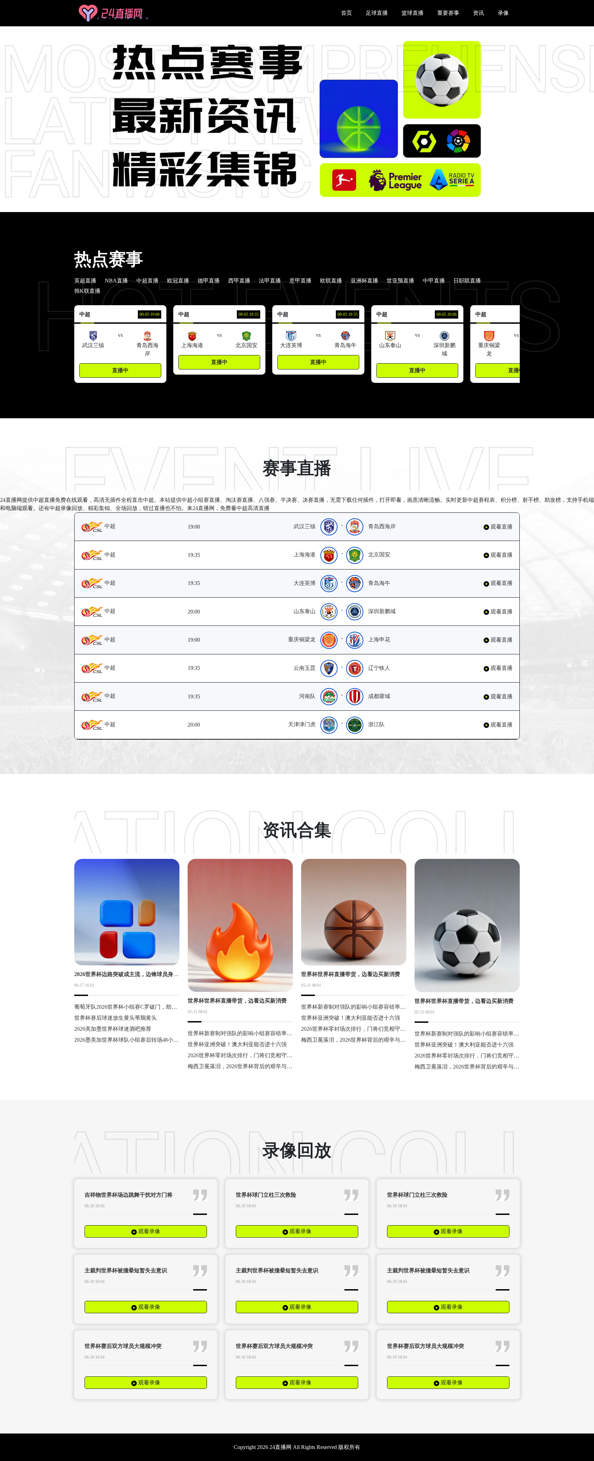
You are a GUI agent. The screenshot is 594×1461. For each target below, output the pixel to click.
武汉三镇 (305, 526)
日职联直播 (467, 281)
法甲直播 (270, 281)
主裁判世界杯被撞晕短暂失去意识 (126, 1270)
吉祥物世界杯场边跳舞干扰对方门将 (129, 1195)
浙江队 (376, 724)
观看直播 (501, 527)
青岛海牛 (379, 583)
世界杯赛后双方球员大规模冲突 (123, 1346)
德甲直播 (209, 281)
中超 (109, 526)
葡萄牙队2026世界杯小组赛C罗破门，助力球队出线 (136, 1007)
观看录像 (148, 1231)
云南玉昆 (305, 668)
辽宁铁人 (379, 668)
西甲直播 (239, 281)
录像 (503, 13)
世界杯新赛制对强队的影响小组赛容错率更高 (243, 1033)
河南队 (307, 696)
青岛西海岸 (382, 526)
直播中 (120, 370)
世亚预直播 (400, 281)
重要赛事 (448, 13)
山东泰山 (305, 611)
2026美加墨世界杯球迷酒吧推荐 (112, 1029)
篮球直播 (413, 13)
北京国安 (379, 554)
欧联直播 (331, 281)
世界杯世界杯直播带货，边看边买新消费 (237, 1001)
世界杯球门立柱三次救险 (266, 1195)
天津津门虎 (302, 724)
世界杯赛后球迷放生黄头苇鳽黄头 (115, 1018)
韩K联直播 (87, 291)
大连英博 (305, 583)
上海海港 (305, 554)
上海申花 (379, 639)
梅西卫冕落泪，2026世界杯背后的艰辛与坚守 (243, 1066)
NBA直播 (116, 281)
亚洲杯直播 (364, 281)
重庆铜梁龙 (302, 639)
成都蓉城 (379, 696)
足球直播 (377, 13)
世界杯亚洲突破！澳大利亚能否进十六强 (237, 1044)
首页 (346, 13)
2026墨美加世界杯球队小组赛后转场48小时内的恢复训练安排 (148, 1040)
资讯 (478, 13)
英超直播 (85, 281)
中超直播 (147, 281)
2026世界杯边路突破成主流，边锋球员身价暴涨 (132, 974)
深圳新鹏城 (382, 611)
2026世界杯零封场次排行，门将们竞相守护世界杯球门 (254, 1055)
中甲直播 (434, 281)
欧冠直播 (178, 281)
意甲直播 (300, 281)
